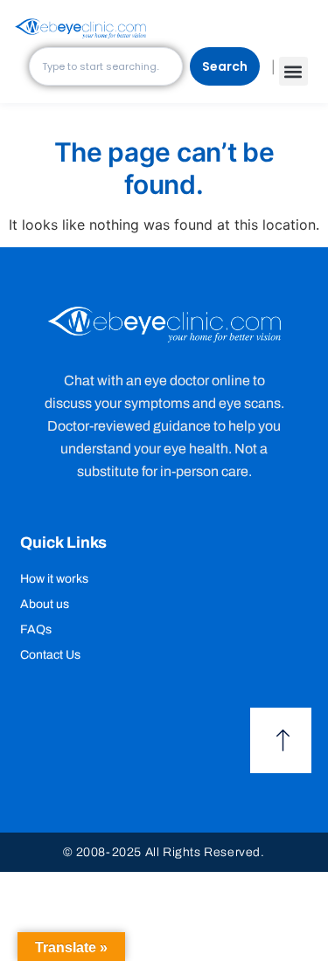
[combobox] (106, 66)
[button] (293, 71)
